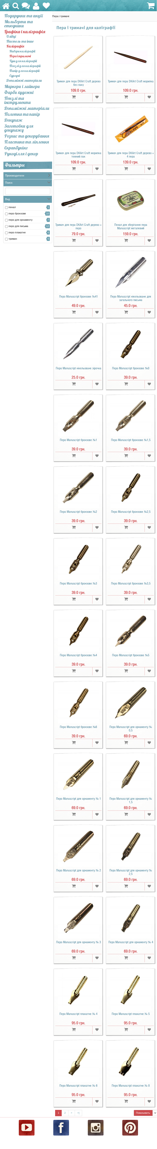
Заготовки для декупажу (18, 128)
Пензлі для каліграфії (25, 66)
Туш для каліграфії (23, 61)
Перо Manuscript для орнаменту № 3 (78, 942)
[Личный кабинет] (36, 8)
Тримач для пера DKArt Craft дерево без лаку (78, 83)
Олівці (11, 36)
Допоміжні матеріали (24, 80)
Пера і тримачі (20, 56)
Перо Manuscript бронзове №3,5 (130, 583)
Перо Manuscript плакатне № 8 (131, 1085)
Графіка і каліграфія (24, 31)
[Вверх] (154, 1133)
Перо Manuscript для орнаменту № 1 (78, 798)
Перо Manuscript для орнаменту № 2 (78, 870)
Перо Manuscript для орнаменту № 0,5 (130, 728)
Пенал (12, 207)
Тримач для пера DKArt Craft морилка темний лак (78, 154)
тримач (13, 238)
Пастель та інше (20, 41)
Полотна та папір (22, 114)
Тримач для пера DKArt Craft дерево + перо (78, 226)
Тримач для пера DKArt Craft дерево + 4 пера (131, 154)
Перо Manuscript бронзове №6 (78, 727)
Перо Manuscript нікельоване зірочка (78, 368)
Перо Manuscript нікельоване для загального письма (130, 298)
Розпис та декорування (26, 136)
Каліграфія (15, 46)
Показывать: (143, 1113)
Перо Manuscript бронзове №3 (78, 583)
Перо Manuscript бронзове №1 (78, 440)
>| (78, 1113)
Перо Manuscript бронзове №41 (78, 296)
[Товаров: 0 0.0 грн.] (150, 6)
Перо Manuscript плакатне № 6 (78, 1085)
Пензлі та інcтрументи (17, 100)
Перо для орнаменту (20, 219)
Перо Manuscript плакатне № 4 (78, 1014)
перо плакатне (17, 232)
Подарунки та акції (23, 16)
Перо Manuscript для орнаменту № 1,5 (130, 800)
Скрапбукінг (16, 148)
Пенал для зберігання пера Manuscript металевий (130, 226)
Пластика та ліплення (26, 142)
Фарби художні (18, 92)
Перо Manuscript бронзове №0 (130, 368)
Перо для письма (18, 226)
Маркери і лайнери (22, 86)
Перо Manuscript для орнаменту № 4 (130, 942)
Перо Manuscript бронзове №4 (78, 655)
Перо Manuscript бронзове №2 (78, 511)
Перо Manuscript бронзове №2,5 (130, 511)
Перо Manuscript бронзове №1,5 (130, 440)
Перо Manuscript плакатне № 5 (131, 1014)
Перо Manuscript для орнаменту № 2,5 (130, 872)
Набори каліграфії (22, 51)
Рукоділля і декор (21, 154)
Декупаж (13, 120)
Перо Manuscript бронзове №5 (130, 655)
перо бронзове (17, 213)
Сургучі (14, 76)
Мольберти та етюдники (18, 24)
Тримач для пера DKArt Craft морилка (131, 81)
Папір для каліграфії (24, 71)
